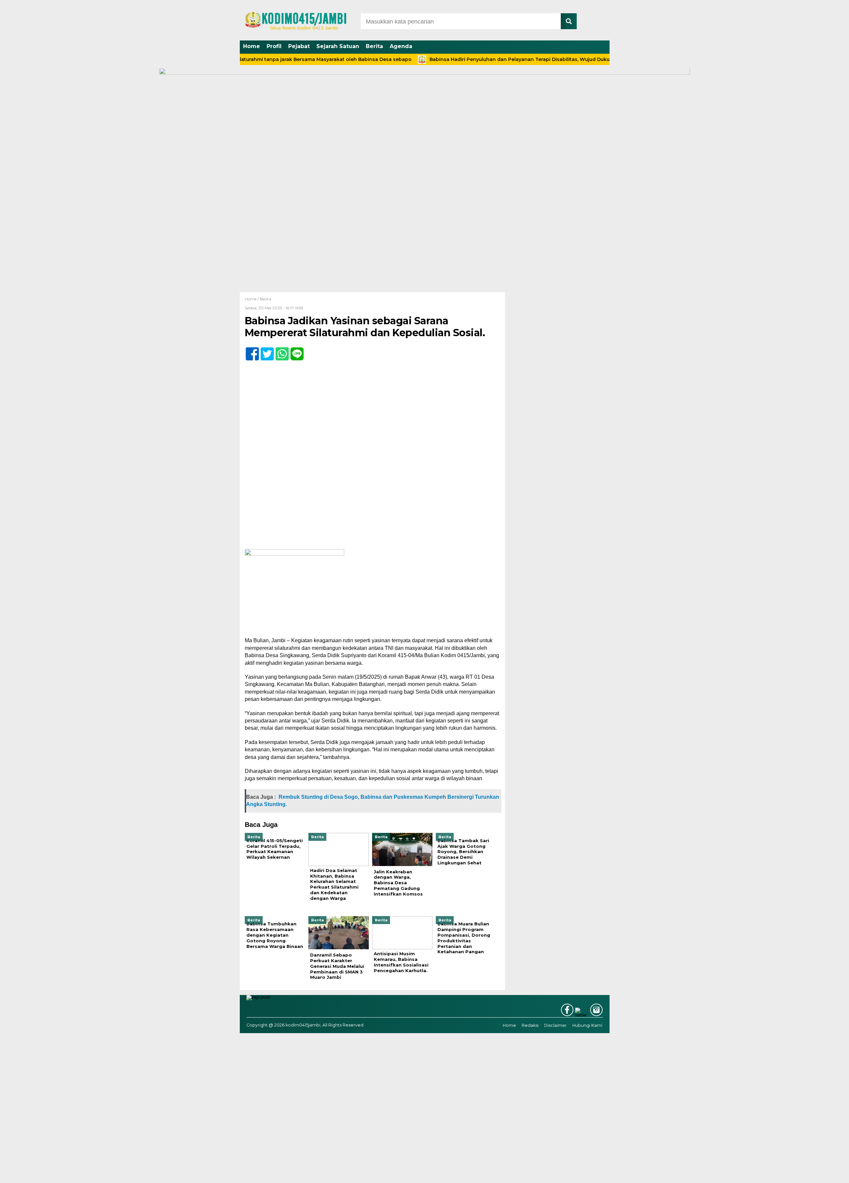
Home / (252, 298)
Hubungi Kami (587, 1025)
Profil (274, 46)
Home (251, 46)
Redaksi (530, 1025)
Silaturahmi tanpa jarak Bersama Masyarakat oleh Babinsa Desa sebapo (293, 59)
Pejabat (299, 46)
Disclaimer (555, 1025)
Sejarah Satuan (337, 46)
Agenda (401, 46)
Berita (374, 46)
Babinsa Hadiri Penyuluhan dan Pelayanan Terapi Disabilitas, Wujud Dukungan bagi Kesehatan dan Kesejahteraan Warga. (549, 59)
